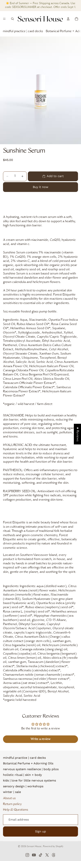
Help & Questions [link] (15, 809)
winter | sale (12, 792)
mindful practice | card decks (23, 31)
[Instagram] (27, 855)
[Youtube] (34, 855)
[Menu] (4, 18)
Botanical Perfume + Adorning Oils (28, 763)
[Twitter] (47, 855)
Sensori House (34, 846)
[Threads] (53, 855)
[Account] (68, 19)
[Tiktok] (40, 855)
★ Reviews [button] (77, 434)
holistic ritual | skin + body (22, 775)
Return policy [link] (12, 804)
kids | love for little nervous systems (29, 780)
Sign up (40, 831)
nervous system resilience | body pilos (31, 769)
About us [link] (9, 798)
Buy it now (40, 187)
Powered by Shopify (53, 846)
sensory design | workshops (23, 786)
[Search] (12, 19)
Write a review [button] (40, 739)
